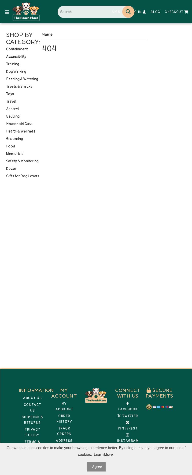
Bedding (12, 116)
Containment (17, 49)
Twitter (129, 416)
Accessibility (16, 56)
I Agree (96, 467)
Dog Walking (16, 71)
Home (47, 34)
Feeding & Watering (22, 79)
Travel (11, 101)
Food (10, 146)
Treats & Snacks (19, 86)
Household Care (19, 124)
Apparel (12, 109)
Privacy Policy (33, 432)
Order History (64, 419)
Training (12, 64)
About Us (32, 398)
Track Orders (64, 431)
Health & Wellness (20, 131)
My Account (64, 407)
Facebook (128, 409)
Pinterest (128, 428)
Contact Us (32, 408)
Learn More (103, 454)
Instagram (128, 441)
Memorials (14, 153)
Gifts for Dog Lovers (22, 176)
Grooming (14, 138)
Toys (10, 94)
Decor (11, 168)
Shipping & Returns (32, 420)
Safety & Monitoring (22, 161)
